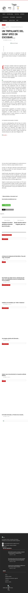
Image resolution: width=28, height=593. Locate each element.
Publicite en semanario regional (11, 578)
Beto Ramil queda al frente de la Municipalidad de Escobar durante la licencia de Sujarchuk (16, 559)
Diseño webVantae (8, 587)
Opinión (22, 14)
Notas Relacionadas (6, 234)
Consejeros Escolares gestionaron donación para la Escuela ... (7, 224)
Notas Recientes (7, 548)
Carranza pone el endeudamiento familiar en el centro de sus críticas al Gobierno (16, 566)
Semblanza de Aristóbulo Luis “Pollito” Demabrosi (13, 302)
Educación (19, 17)
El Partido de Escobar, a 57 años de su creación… (13, 414)
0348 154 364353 (13, 545)
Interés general (5, 308)
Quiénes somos (8, 576)
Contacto (7, 580)
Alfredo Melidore (9, 209)
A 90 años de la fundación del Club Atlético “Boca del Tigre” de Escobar (13, 256)
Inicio (4, 14)
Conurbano (5, 17)
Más (17, 20)
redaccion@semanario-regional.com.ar (11, 543)
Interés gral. (10, 14)
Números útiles (8, 581)
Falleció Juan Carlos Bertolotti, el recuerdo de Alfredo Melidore (14, 375)
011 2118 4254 (6, 545)
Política (17, 14)
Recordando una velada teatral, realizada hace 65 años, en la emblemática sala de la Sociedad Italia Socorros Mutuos (13, 279)
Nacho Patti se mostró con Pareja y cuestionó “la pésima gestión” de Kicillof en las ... (16, 552)
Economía (12, 17)
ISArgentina (4, 546)
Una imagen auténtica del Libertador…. (10, 338)
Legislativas (12, 20)
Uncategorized (5, 239)
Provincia (5, 20)
